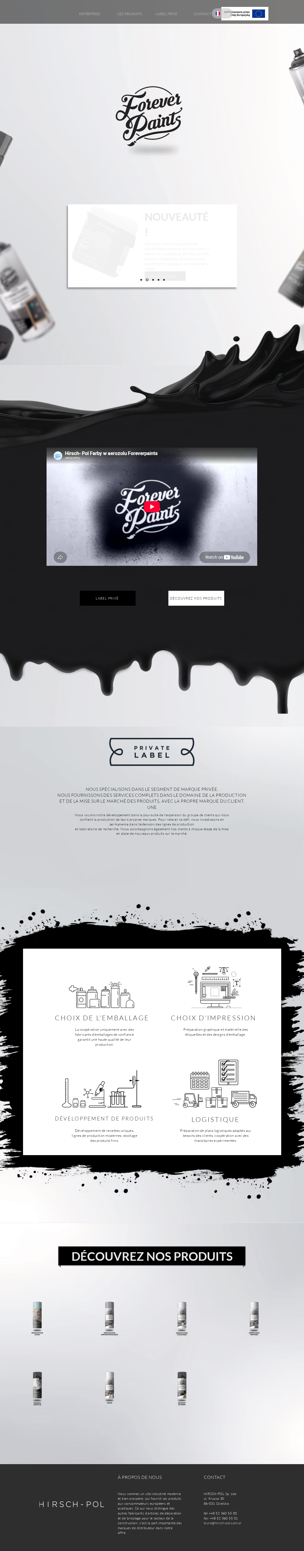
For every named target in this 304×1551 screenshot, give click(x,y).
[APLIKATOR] (146, 280)
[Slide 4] (141, 280)
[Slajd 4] (158, 280)
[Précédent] (74, 246)
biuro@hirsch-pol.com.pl (222, 1523)
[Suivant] (230, 246)
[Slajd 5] (164, 280)
